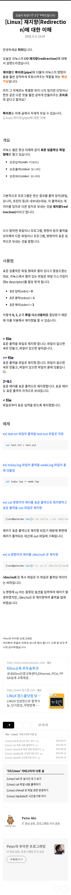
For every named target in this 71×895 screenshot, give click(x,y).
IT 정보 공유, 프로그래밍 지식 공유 (25, 851)
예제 (6, 424)
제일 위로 (65, 889)
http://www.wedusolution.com (26, 662)
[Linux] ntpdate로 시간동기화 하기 (22, 753)
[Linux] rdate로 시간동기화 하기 (20, 757)
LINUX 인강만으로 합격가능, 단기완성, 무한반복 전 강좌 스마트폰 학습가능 (23, 703)
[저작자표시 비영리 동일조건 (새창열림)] (43, 724)
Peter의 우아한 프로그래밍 (26, 846)
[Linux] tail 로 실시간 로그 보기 (20, 741)
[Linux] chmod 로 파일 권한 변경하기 (23, 749)
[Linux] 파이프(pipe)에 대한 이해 (24, 117)
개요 (6, 140)
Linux (14, 734)
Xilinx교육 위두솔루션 (23, 668)
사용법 (8, 261)
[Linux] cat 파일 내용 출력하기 (19, 745)
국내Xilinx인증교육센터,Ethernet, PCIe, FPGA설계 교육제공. (35, 675)
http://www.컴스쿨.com (21, 690)
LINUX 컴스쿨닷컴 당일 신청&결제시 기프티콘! (24, 696)
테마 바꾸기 (56, 889)
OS (7, 734)
